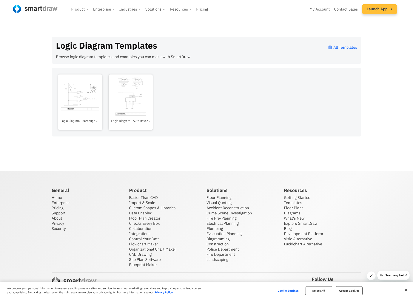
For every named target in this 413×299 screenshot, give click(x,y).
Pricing (202, 9)
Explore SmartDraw (300, 223)
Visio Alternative (298, 238)
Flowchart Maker (143, 244)
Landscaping (217, 259)
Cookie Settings (288, 291)
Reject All (318, 291)
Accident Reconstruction (227, 207)
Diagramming (218, 238)
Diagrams (292, 213)
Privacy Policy (163, 292)
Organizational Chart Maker (152, 249)
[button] (80, 9)
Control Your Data (144, 238)
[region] (206, 290)
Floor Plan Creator (144, 218)
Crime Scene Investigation (229, 213)
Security (59, 228)
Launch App (377, 8)
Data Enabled (140, 213)
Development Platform (303, 233)
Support (59, 213)
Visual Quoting (219, 202)
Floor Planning (218, 197)
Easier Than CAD (143, 197)
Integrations (139, 233)
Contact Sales (346, 9)
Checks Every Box (144, 223)
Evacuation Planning (224, 233)
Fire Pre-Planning (221, 218)
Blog (288, 228)
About (57, 218)
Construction (217, 244)
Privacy (58, 223)
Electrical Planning (222, 223)
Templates (293, 202)
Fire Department (220, 254)
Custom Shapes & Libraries (152, 207)
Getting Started (297, 197)
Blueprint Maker (143, 264)
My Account (320, 9)
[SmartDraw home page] (35, 9)
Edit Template (80, 95)
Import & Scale (142, 202)
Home (57, 197)
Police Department (222, 249)
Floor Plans (293, 207)
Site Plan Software (145, 259)
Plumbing (214, 228)
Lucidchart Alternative (303, 244)
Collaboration (140, 228)
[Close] (406, 290)
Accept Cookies (349, 291)
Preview (80, 109)
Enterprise (61, 202)
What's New (294, 218)
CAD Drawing (140, 254)
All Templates (345, 47)
